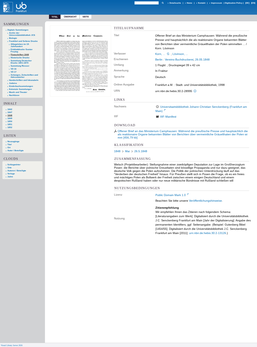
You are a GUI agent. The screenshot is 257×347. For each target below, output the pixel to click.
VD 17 (13, 72)
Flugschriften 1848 (20, 54)
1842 (9, 109)
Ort (8, 147)
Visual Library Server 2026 (11, 345)
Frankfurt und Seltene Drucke (23, 41)
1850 (9, 121)
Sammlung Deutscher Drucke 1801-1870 (21, 62)
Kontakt (201, 3)
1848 (9, 115)
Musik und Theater (18, 92)
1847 (9, 112)
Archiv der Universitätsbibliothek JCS (22, 34)
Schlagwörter (13, 164)
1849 (9, 118)
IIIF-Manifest (168, 116)
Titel (9, 144)
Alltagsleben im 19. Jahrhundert (20, 45)
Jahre (10, 177)
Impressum (216, 3)
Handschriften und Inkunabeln (23, 80)
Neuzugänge (13, 141)
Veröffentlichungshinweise (205, 200)
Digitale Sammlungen (17, 30)
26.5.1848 (140, 151)
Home (189, 3)
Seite (86, 16)
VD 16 (13, 69)
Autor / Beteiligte (15, 150)
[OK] (162, 3)
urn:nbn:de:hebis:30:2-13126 (207, 233)
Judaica (13, 83)
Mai (127, 151)
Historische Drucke (20, 57)
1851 (9, 124)
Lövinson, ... (180, 53)
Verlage (11, 173)
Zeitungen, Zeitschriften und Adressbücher (24, 76)
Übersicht (70, 16)
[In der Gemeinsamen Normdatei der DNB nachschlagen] (168, 53)
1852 (9, 127)
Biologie (13, 38)
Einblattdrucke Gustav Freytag (22, 50)
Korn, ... (160, 53)
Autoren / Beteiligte (16, 170)
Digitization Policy (234, 3)
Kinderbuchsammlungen (21, 86)
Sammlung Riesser (20, 66)
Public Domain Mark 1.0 (170, 195)
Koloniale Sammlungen (20, 89)
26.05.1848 (202, 59)
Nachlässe (14, 95)
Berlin (158, 59)
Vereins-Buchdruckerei (179, 59)
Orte (9, 167)
